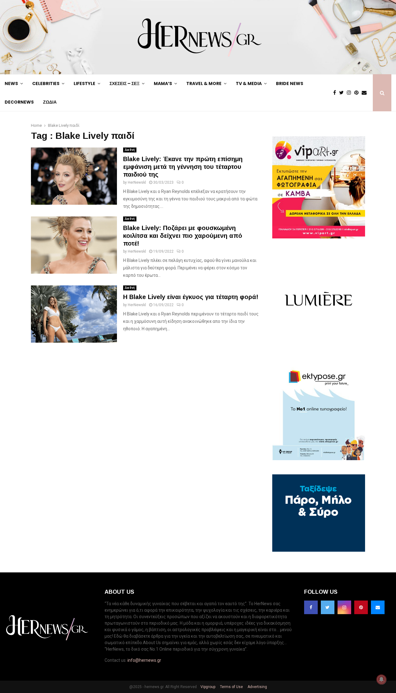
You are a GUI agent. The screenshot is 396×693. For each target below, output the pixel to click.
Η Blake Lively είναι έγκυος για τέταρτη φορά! (190, 296)
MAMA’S (163, 83)
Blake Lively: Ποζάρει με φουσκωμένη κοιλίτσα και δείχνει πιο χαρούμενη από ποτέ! (182, 236)
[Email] (366, 92)
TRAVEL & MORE (204, 83)
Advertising (257, 687)
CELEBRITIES (45, 83)
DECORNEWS (19, 102)
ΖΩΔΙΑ (50, 102)
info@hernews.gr (144, 660)
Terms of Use (231, 687)
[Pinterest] (358, 92)
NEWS (11, 83)
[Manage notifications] (381, 679)
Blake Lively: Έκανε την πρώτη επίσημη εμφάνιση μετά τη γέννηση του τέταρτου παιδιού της (183, 167)
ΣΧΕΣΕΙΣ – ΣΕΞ (125, 83)
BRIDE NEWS (289, 83)
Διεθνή (130, 150)
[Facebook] (336, 92)
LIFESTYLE (84, 83)
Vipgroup (207, 687)
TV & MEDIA (249, 83)
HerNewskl (137, 182)
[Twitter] (343, 92)
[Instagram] (350, 92)
